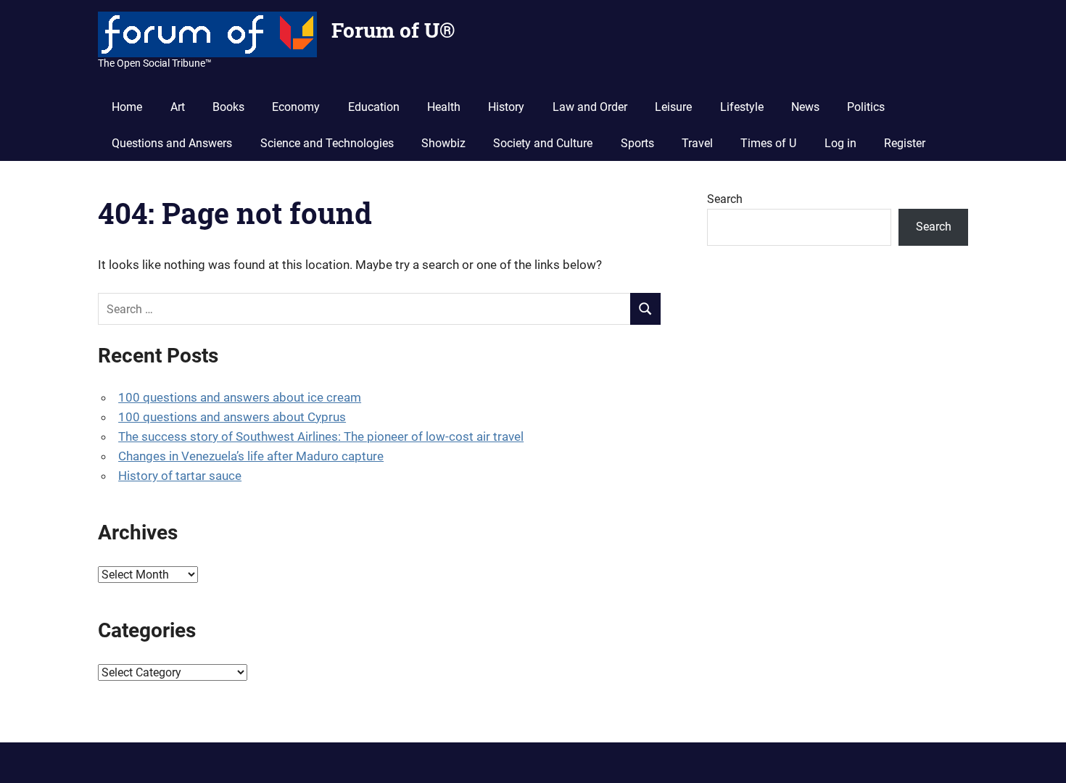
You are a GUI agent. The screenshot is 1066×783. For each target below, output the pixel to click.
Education (374, 107)
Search (725, 199)
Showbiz (443, 143)
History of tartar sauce (179, 475)
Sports (637, 143)
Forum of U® (393, 30)
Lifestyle (742, 107)
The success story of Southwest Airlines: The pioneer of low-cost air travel (321, 436)
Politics (866, 107)
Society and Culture (542, 143)
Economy (296, 107)
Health (443, 107)
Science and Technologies (327, 143)
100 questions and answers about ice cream (239, 397)
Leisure (673, 107)
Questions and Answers (172, 143)
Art (177, 107)
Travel (697, 143)
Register (904, 143)
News (805, 107)
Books (228, 107)
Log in (840, 143)
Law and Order (590, 107)
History (506, 107)
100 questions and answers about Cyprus (232, 417)
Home (127, 107)
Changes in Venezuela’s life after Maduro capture (251, 456)
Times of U (768, 143)
